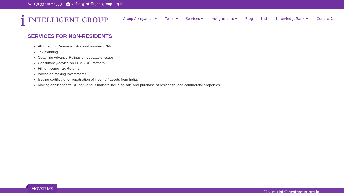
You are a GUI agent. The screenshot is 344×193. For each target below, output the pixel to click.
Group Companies (138, 19)
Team (170, 19)
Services (193, 19)
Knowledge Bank (290, 19)
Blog (249, 19)
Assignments (223, 19)
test (264, 19)
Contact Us (326, 19)
